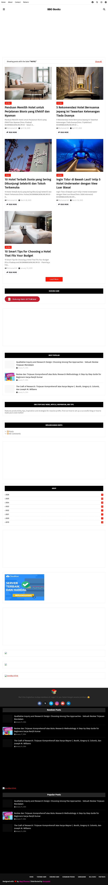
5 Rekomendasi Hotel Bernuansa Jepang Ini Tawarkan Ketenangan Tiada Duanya (78, 111)
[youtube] (63, 703)
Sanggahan (82, 877)
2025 (54, 499)
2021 (54, 514)
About (10, 2)
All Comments (15, 434)
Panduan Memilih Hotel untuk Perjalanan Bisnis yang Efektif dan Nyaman (27, 111)
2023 (54, 506)
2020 (54, 518)
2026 (54, 495)
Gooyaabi (46, 881)
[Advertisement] (54, 33)
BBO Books (54, 9)
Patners (26, 2)
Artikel (8, 103)
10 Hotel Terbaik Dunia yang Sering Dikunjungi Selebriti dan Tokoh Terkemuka (28, 183)
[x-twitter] (97, 2)
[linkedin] (68, 703)
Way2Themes (24, 881)
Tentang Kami (41, 877)
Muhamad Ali (12, 128)
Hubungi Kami (54, 877)
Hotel (8, 175)
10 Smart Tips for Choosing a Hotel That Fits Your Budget (28, 253)
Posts (11, 431)
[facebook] (92, 2)
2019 (54, 522)
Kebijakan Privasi (68, 877)
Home (3, 2)
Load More (54, 279)
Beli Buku (92, 877)
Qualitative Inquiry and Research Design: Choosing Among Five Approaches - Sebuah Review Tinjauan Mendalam (57, 363)
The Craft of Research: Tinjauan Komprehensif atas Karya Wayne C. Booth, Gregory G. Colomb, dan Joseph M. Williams (57, 388)
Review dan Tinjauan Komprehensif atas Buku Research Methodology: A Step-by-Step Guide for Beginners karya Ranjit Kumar (58, 375)
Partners (102, 877)
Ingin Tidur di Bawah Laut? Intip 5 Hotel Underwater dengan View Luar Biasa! (78, 183)
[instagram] (101, 2)
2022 (54, 510)
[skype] (51, 703)
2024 (54, 503)
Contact (18, 2)
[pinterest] (105, 2)
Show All (98, 61)
